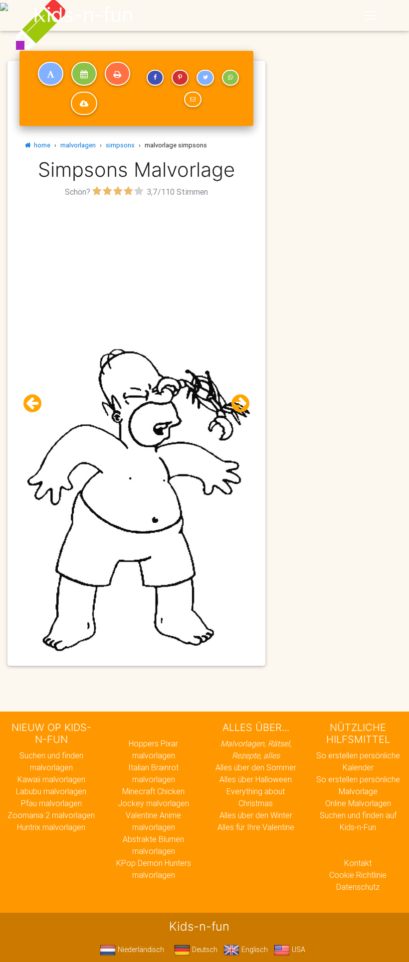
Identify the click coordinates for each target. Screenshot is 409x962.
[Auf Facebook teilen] (155, 78)
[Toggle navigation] (370, 15)
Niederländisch (140, 949)
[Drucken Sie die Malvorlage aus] (117, 74)
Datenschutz (358, 887)
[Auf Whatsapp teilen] (230, 78)
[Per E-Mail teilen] (192, 100)
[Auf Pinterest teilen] (180, 78)
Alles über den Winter (255, 815)
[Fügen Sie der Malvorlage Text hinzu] (50, 74)
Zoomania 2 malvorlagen (51, 815)
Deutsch (203, 949)
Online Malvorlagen (358, 803)
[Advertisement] (136, 269)
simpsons (120, 145)
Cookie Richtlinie (358, 875)
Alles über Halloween (255, 779)
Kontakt (358, 863)
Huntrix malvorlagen (51, 827)
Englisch (253, 949)
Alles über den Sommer (255, 767)
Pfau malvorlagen (51, 803)
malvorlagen (78, 145)
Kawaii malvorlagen (51, 779)
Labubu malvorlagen (51, 791)
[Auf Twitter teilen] (205, 78)
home (40, 145)
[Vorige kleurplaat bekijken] (36, 403)
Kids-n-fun (83, 15)
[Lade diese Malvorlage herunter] (84, 104)
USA (297, 949)
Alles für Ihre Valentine (255, 827)
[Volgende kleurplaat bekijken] (236, 403)
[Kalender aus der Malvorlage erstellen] (84, 74)
